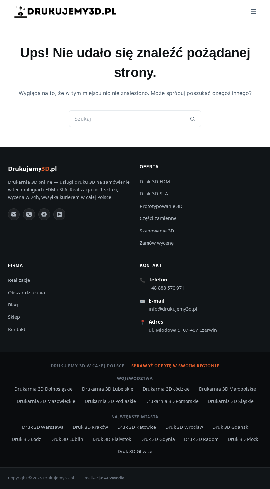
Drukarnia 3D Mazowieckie (46, 401)
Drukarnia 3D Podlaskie (110, 401)
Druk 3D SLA (154, 193)
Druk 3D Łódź (26, 439)
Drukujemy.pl (32, 168)
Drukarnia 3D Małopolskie (227, 389)
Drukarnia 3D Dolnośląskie (43, 389)
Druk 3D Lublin (66, 439)
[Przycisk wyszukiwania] (192, 118)
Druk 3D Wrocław (184, 427)
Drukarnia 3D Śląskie (231, 401)
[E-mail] (14, 214)
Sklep (14, 317)
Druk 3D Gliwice (135, 451)
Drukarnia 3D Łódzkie (166, 389)
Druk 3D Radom (201, 439)
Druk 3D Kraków (90, 427)
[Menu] (253, 11)
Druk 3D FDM (155, 181)
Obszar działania (26, 292)
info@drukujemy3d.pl (173, 309)
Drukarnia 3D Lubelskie (107, 389)
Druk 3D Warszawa (43, 427)
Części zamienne (158, 218)
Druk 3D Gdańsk (230, 427)
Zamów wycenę (157, 243)
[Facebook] (44, 214)
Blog (13, 305)
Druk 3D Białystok (112, 439)
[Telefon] (29, 214)
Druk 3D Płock (243, 439)
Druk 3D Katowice (136, 427)
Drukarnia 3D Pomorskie (172, 401)
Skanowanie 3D (157, 231)
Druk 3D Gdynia (157, 439)
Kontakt (16, 329)
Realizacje (19, 280)
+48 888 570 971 (166, 288)
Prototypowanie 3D (161, 206)
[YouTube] (59, 214)
